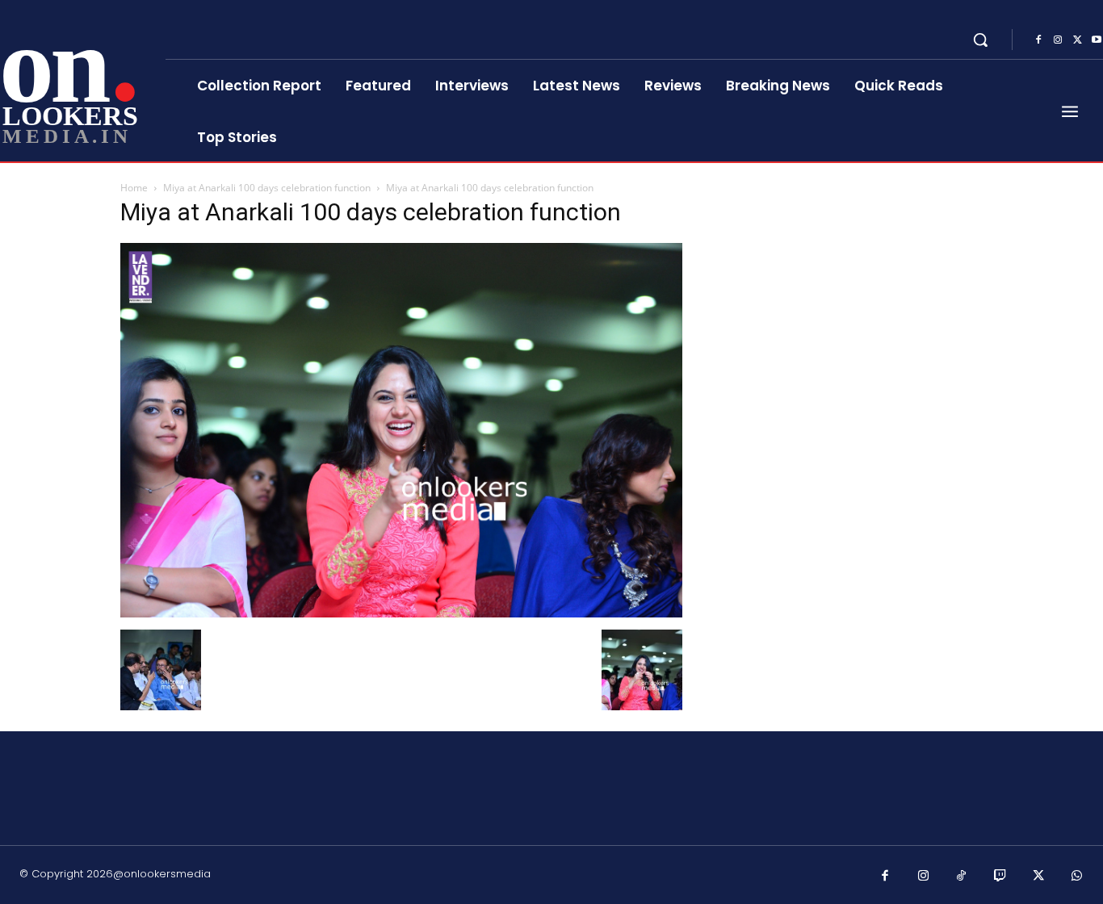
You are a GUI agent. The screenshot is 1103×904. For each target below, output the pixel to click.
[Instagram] (1057, 40)
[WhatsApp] (1077, 876)
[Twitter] (1077, 40)
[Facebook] (1038, 40)
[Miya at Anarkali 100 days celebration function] (401, 613)
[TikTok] (961, 876)
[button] (980, 39)
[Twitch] (1000, 876)
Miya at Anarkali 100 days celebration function (267, 188)
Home (134, 188)
